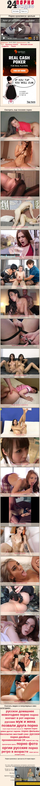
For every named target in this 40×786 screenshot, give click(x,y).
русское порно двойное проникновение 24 (21, 737)
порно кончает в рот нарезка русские (21, 718)
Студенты (5, 46)
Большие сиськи (27, 44)
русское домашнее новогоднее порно (18, 713)
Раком (13, 46)
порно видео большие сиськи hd (13, 728)
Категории (16, 11)
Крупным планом (11, 44)
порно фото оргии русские (20, 746)
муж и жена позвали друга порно (20, 723)
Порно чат (24, 11)
